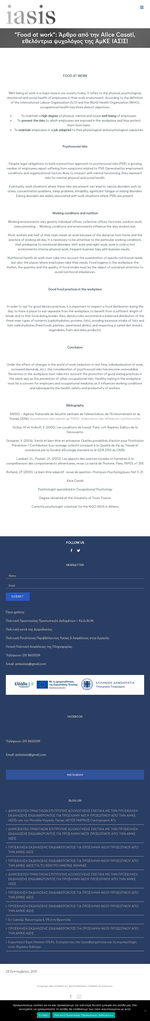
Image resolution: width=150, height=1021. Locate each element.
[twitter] (78, 550)
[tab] (75, 716)
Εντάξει (43, 1015)
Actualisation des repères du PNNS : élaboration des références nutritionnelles (85, 419)
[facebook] (71, 550)
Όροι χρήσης (15, 612)
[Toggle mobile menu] (142, 7)
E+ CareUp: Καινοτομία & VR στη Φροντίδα (39, 920)
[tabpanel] (75, 746)
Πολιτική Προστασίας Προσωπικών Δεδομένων (83, 1015)
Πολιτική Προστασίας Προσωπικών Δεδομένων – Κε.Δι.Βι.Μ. (50, 621)
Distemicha (107, 986)
